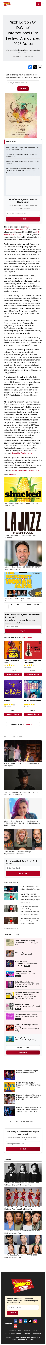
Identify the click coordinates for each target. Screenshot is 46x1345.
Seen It (13, 671)
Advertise (12, 1331)
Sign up (23, 1149)
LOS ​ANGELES (17, 4)
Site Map (27, 1333)
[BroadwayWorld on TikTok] (30, 1321)
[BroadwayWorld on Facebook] (16, 1321)
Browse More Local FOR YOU (25, 605)
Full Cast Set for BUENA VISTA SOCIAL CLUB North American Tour (22, 1232)
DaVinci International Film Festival (17, 228)
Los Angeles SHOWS (11, 935)
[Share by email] (40, 67)
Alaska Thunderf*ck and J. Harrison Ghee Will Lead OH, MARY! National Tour (21, 1184)
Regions (19, 1333)
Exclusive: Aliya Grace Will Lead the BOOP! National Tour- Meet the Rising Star (22, 1208)
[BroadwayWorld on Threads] (35, 1321)
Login (32, 4)
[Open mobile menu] (43, 4)
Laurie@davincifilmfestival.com (25, 470)
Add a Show (23, 1052)
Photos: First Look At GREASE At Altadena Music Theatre (22, 163)
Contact (27, 1331)
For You (13, 475)
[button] (38, 4)
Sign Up (23, 89)
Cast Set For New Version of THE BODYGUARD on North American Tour (22, 148)
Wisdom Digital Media (29, 1337)
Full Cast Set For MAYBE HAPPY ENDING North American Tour (21, 155)
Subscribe (23, 873)
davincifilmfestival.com (22, 453)
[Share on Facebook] (30, 67)
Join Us (34, 1331)
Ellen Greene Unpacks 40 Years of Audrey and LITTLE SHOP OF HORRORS (30, 921)
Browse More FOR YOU (21, 1122)
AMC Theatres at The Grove (22, 233)
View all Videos (10, 928)
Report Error (36, 1334)
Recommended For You (13, 1064)
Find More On (21, 724)
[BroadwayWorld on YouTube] (16, 1326)
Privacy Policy (28, 1339)
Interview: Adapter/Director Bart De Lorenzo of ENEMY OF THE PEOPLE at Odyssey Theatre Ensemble (22, 171)
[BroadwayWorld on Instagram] (20, 1321)
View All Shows (23, 1047)
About (20, 1331)
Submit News (10, 1333)
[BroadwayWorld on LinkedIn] (25, 1321)
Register (26, 4)
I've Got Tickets (13, 675)
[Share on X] (35, 67)
